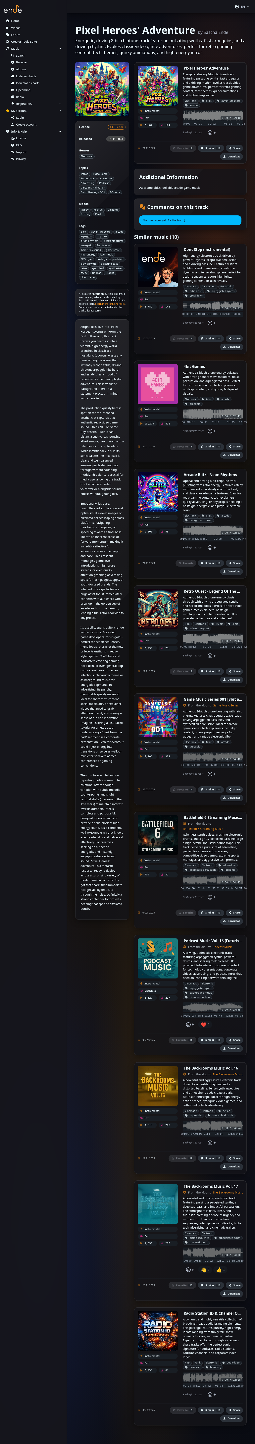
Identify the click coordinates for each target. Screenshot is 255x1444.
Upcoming (23, 89)
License (21, 138)
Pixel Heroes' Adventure (206, 68)
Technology (87, 178)
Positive (98, 209)
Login (20, 117)
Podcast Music (222, 946)
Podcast (104, 183)
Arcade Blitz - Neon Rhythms (210, 474)
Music (15, 48)
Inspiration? (24, 103)
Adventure (105, 178)
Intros (84, 174)
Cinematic (191, 286)
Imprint (21, 152)
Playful (99, 214)
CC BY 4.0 (116, 126)
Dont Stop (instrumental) (207, 249)
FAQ (19, 145)
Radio (20, 96)
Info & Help (19, 131)
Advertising (87, 183)
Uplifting (113, 209)
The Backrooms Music (228, 1074)
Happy (84, 209)
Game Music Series (226, 705)
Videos (15, 27)
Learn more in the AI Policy (110, 304)
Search (20, 55)
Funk (198, 1362)
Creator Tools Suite (24, 41)
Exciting (85, 214)
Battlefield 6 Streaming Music (203, 828)
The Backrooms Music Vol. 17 (211, 1186)
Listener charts (26, 76)
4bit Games (194, 366)
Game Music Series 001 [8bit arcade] (217, 699)
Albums (21, 69)
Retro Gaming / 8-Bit (93, 192)
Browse (21, 62)
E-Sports (115, 192)
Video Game (100, 174)
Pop (187, 624)
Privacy (21, 158)
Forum (15, 34)
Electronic (86, 156)
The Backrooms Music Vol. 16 (211, 1068)
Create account (26, 124)
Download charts (27, 83)
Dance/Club (208, 286)
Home (15, 20)
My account (19, 110)
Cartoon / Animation (93, 187)
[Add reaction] (212, 133)
